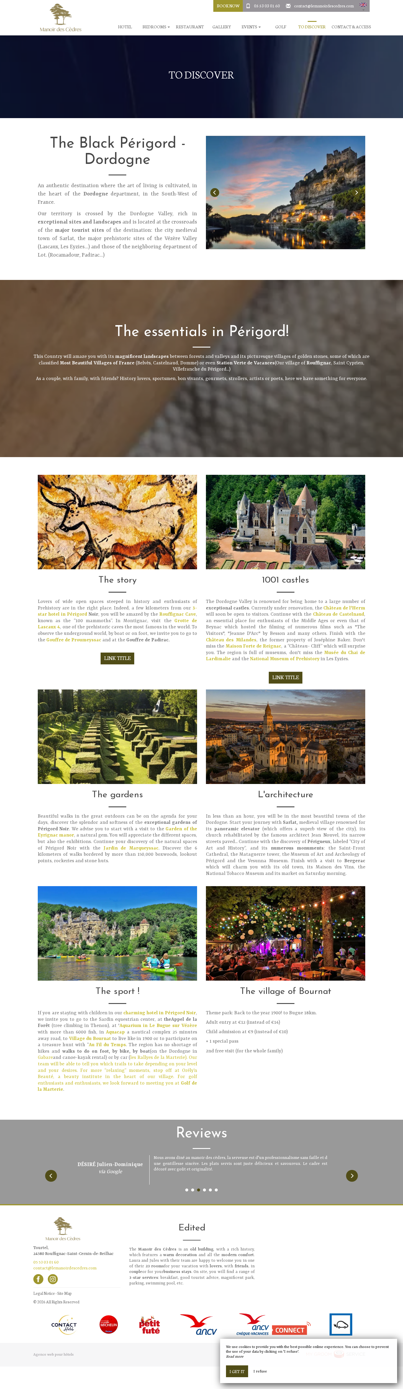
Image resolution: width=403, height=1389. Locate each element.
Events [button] (250, 27)
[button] (363, 6)
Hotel (125, 27)
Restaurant (190, 27)
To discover (312, 27)
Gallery (221, 27)
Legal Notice (44, 1293)
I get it (237, 1371)
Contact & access (351, 27)
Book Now (228, 6)
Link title (117, 657)
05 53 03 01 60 (267, 6)
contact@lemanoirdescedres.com (324, 6)
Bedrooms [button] (154, 27)
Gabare (45, 1057)
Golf (280, 27)
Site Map (64, 1293)
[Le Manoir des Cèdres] (58, 17)
